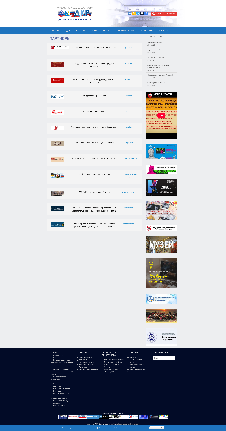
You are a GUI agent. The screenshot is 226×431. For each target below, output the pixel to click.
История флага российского (157, 50)
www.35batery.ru (129, 192)
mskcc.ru (129, 95)
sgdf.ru (129, 127)
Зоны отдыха (109, 372)
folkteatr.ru (129, 79)
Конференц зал (110, 367)
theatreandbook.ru (129, 158)
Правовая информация (62, 360)
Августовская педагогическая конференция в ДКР (158, 58)
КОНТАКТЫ (163, 31)
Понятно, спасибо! (157, 428)
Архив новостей (136, 360)
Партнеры (57, 391)
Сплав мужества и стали (156, 75)
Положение (83, 367)
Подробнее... (142, 428)
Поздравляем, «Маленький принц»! (160, 67)
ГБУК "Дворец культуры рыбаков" (106, 424)
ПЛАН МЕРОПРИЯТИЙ (125, 31)
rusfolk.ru (129, 63)
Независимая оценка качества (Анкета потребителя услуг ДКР (60, 396)
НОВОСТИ (80, 31)
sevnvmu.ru (129, 207)
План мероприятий (137, 364)
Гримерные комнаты (112, 364)
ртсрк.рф (129, 47)
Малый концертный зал (113, 362)
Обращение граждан (61, 401)
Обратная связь (59, 405)
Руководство (58, 355)
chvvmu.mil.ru (129, 223)
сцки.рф (129, 142)
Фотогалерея (57, 384)
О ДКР (55, 353)
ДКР (68, 31)
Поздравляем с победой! (156, 82)
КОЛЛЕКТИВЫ (146, 31)
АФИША (106, 31)
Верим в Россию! (153, 42)
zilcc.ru (129, 111)
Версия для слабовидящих (165, 13)
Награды (56, 357)
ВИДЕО (94, 31)
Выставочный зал (111, 369)
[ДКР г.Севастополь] (74, 13)
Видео (132, 362)
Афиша (132, 367)
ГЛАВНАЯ (56, 31)
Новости (133, 357)
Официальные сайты (61, 389)
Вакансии (57, 386)
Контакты (56, 403)
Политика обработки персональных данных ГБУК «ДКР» (62, 372)
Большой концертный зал (114, 360)
